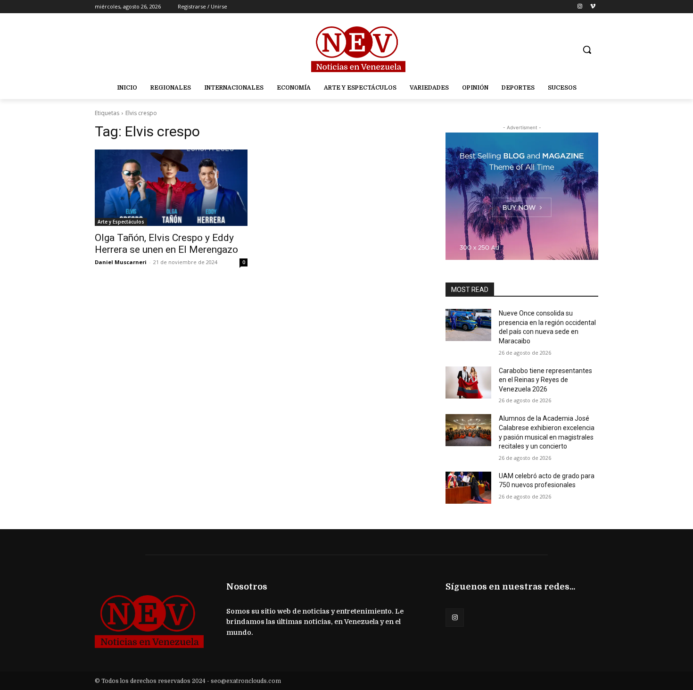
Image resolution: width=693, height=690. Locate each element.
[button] (587, 49)
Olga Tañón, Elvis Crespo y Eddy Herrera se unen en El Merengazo (166, 243)
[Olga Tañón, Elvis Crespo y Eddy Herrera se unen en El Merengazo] (171, 188)
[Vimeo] (592, 6)
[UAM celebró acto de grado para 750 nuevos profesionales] (468, 488)
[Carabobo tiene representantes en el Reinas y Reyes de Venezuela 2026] (468, 382)
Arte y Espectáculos (121, 221)
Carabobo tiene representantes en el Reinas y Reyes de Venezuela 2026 (545, 380)
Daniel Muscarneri (121, 262)
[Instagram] (579, 6)
